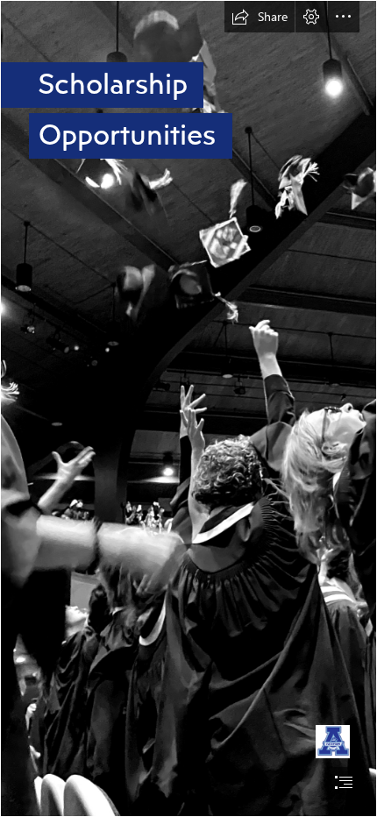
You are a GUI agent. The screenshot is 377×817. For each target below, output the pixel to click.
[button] (259, 16)
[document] (188, 408)
